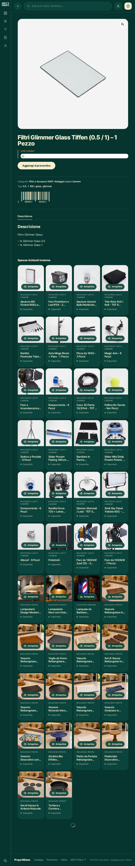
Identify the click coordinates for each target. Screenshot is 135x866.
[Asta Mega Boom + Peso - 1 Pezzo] (59, 330)
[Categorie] (5, 21)
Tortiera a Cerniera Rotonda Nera (56, 807)
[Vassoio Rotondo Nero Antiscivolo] (31, 833)
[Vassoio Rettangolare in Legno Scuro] (115, 588)
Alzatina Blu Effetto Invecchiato (55, 758)
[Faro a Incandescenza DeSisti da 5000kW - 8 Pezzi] (31, 381)
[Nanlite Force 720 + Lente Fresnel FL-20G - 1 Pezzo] (59, 485)
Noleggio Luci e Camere (67, 181)
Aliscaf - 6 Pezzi (30, 560)
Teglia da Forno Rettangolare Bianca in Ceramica (86, 856)
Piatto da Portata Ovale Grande (115, 807)
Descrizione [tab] (25, 216)
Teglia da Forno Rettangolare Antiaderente (57, 660)
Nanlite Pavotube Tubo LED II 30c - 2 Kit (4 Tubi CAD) (30, 355)
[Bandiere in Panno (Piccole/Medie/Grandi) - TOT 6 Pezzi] (87, 433)
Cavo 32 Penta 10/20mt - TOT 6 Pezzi (86, 406)
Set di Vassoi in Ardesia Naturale (30, 807)
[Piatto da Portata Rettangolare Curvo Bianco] (87, 735)
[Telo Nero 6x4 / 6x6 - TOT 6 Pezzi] (115, 278)
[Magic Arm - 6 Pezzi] (115, 330)
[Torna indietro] (17, 6)
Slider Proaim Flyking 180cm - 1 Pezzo (58, 458)
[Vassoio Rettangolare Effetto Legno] (31, 637)
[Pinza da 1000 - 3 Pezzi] (87, 330)
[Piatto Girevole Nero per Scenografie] (87, 785)
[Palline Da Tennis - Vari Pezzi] (115, 381)
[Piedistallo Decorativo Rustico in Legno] (115, 735)
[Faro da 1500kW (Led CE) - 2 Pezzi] (87, 537)
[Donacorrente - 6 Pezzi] (31, 485)
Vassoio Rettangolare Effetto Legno (28, 660)
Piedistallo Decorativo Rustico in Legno (115, 758)
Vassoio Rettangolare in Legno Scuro (114, 611)
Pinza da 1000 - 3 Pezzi (86, 355)
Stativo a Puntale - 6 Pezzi (30, 458)
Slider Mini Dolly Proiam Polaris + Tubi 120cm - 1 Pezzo (114, 458)
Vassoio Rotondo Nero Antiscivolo (29, 856)
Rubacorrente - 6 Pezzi (58, 406)
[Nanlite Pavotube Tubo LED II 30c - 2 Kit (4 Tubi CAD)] (31, 330)
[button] (123, 24)
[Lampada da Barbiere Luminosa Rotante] (87, 588)
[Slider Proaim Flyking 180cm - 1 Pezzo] (59, 433)
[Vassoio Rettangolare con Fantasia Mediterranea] (87, 637)
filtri (32, 186)
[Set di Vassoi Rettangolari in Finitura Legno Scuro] (115, 637)
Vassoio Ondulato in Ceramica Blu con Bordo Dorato (113, 709)
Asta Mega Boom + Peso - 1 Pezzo (58, 355)
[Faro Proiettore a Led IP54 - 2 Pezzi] (59, 278)
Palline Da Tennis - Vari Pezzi (115, 406)
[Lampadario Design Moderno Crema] (31, 588)
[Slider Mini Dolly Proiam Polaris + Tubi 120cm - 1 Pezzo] (115, 433)
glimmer (47, 186)
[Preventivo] (5, 37)
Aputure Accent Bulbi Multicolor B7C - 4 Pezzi (86, 303)
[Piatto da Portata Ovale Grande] (115, 785)
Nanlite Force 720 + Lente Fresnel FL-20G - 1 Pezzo (58, 510)
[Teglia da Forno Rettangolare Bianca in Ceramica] (87, 833)
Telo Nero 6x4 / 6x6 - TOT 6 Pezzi (114, 303)
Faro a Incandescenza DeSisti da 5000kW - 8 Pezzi (29, 406)
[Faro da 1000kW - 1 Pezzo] (115, 537)
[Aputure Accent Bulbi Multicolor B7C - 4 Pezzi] (87, 278)
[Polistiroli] (59, 537)
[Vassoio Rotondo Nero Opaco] (59, 686)
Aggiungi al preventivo (36, 165)
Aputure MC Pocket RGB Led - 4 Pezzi (30, 303)
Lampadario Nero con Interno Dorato (58, 611)
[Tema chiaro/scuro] (5, 860)
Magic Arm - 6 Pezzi (113, 355)
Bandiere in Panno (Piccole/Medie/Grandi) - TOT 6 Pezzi (87, 458)
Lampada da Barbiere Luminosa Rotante (84, 611)
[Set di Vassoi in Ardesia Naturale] (31, 785)
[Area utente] (5, 45)
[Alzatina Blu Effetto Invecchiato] (59, 735)
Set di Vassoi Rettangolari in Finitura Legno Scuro (113, 660)
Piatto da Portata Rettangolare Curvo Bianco (87, 758)
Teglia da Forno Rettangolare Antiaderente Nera (57, 856)
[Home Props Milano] (5, 4)
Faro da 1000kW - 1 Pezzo (115, 561)
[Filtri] (5, 29)
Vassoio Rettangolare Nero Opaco (28, 709)
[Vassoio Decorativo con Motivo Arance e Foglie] (31, 735)
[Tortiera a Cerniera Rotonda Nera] (59, 785)
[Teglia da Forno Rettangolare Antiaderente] (59, 637)
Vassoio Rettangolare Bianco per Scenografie (84, 709)
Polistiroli (54, 560)
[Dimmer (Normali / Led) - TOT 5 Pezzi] (87, 485)
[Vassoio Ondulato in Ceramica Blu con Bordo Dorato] (115, 686)
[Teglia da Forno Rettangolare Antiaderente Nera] (59, 833)
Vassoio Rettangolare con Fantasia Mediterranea (85, 660)
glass (38, 186)
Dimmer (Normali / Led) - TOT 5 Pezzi (87, 510)
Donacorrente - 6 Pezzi (30, 510)
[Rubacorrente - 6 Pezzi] (59, 381)
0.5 (24, 186)
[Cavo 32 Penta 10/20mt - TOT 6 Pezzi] (87, 381)
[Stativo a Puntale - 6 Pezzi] (31, 433)
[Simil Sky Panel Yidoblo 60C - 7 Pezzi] (115, 485)
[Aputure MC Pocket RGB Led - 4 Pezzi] (31, 278)
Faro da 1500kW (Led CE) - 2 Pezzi (87, 561)
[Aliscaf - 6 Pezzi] (31, 537)
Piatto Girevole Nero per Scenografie (85, 807)
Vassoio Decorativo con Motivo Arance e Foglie (30, 758)
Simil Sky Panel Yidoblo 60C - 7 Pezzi (114, 510)
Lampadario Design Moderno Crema (30, 611)
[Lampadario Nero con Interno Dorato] (59, 588)
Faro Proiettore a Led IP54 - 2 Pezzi (58, 303)
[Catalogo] (5, 13)
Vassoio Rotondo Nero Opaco (57, 709)
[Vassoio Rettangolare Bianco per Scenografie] (87, 686)
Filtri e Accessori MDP (41, 181)
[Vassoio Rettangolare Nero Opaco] (31, 686)
